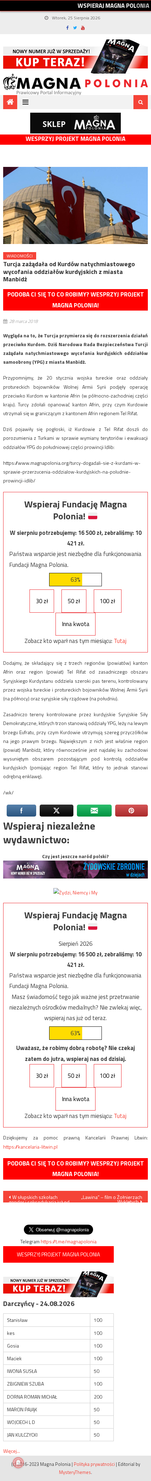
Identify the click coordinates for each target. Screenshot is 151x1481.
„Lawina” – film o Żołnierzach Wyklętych (111, 1197)
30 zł (42, 601)
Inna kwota (76, 624)
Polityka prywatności (94, 1464)
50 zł (74, 601)
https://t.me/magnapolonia (69, 1241)
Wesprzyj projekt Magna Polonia (75, 139)
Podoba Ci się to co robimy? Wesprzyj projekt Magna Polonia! (75, 300)
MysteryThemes (75, 1472)
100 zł (107, 601)
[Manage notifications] (18, 1462)
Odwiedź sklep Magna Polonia (75, 123)
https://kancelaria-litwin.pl (30, 1146)
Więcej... (11, 1451)
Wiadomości (20, 255)
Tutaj (120, 640)
